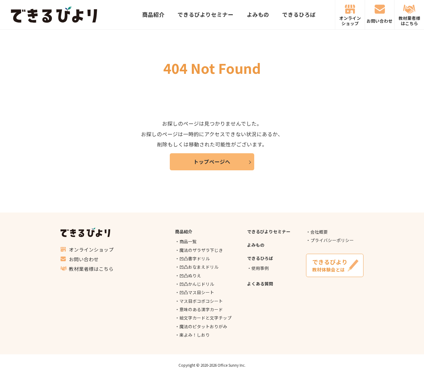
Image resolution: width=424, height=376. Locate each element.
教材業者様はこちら (409, 20)
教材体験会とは (330, 265)
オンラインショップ (350, 20)
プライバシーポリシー (332, 240)
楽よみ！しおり (194, 335)
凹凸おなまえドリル (199, 267)
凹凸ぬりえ (190, 275)
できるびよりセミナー (205, 15)
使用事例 (260, 268)
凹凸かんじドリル (196, 284)
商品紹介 (153, 15)
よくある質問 (260, 283)
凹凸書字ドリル (194, 258)
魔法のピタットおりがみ (203, 326)
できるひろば (299, 15)
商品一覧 (188, 241)
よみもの (258, 15)
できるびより (54, 15)
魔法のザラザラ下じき (201, 250)
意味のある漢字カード (201, 309)
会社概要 (319, 232)
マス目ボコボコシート (201, 301)
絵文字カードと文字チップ (205, 318)
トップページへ (211, 161)
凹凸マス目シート (196, 292)
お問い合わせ (380, 21)
